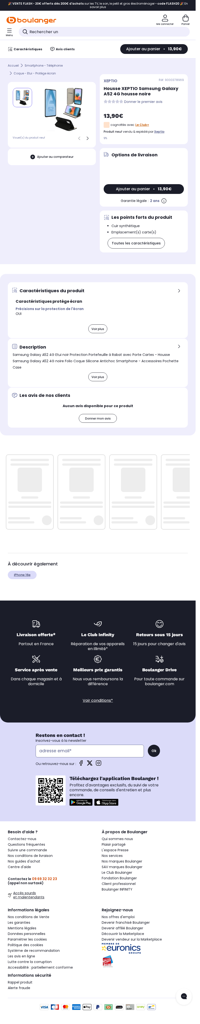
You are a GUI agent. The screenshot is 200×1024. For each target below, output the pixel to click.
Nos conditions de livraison (30, 855)
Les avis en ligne (21, 956)
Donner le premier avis (143, 102)
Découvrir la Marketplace (123, 933)
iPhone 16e (22, 574)
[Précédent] (79, 138)
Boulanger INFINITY (117, 889)
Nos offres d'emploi (118, 916)
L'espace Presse (115, 850)
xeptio (159, 132)
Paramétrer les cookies (27, 939)
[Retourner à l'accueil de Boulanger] (31, 20)
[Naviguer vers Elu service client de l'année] (145, 961)
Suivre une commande (27, 850)
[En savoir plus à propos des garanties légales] (164, 201)
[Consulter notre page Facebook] (81, 764)
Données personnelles (26, 933)
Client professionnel (119, 883)
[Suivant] (87, 138)
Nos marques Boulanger (122, 861)
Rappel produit (20, 982)
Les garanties (19, 922)
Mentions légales (22, 928)
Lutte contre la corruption (30, 961)
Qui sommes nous (117, 838)
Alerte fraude (19, 987)
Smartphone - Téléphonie (44, 65)
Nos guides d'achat (24, 861)
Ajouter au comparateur (55, 157)
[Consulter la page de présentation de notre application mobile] (81, 802)
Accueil (13, 65)
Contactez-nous (22, 838)
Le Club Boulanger (117, 872)
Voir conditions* (98, 700)
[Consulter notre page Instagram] (98, 764)
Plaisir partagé (114, 844)
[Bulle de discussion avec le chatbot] (184, 996)
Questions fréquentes (26, 844)
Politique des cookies (25, 945)
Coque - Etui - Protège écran (35, 73)
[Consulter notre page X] (90, 764)
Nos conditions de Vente (28, 916)
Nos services (112, 855)
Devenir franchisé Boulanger (126, 922)
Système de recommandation (34, 950)
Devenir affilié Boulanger (122, 928)
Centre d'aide (19, 866)
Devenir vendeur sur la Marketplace (132, 939)
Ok (153, 750)
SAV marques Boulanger (122, 866)
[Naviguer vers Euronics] (145, 948)
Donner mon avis (98, 418)
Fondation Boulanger (119, 878)
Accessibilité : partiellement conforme (40, 967)
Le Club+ (142, 125)
